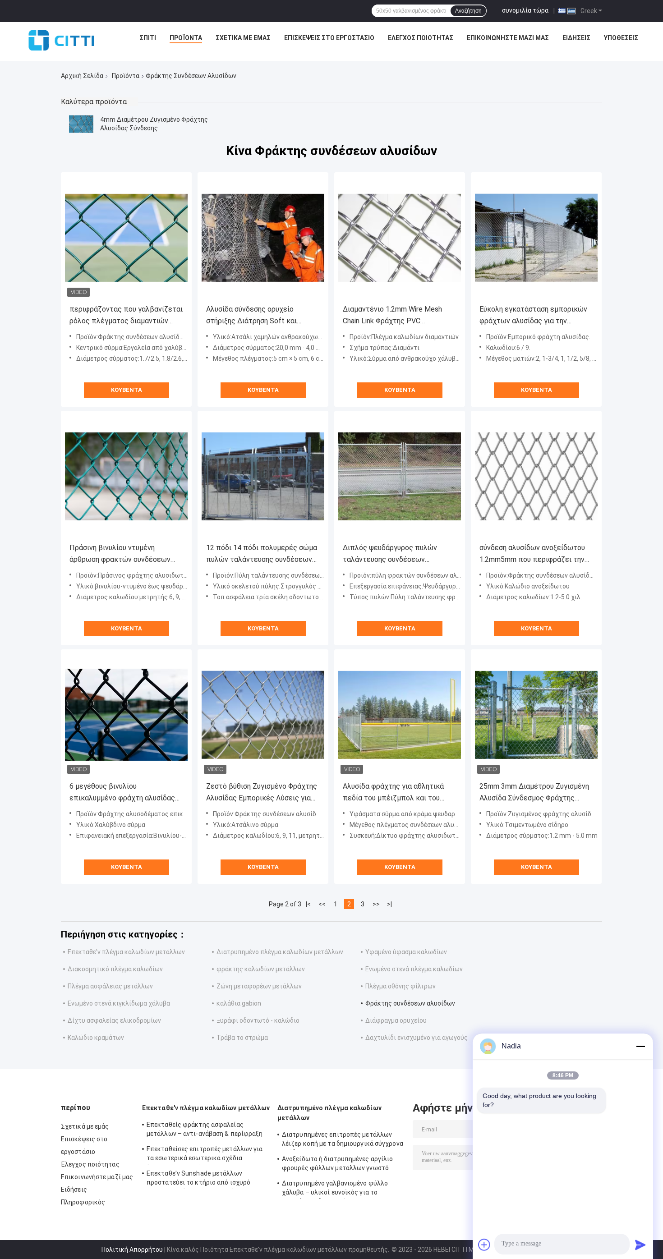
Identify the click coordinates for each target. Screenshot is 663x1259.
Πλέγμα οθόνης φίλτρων (400, 986)
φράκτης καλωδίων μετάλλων (260, 969)
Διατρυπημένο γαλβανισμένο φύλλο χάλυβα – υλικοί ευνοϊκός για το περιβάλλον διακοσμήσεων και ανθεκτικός (335, 1189)
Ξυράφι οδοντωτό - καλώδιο (257, 1020)
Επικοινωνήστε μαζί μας (508, 37)
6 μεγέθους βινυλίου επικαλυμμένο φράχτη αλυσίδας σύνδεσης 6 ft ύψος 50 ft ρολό (122, 793)
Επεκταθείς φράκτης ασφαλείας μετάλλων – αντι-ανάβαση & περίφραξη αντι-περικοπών (205, 1130)
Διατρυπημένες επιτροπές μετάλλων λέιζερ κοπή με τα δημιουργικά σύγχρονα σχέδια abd (342, 1140)
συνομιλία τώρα (525, 10)
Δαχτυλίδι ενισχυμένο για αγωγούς (416, 1037)
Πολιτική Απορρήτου (132, 1249)
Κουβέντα (126, 389)
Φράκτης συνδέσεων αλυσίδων (410, 1003)
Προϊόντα (186, 37)
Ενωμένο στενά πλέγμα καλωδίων (414, 969)
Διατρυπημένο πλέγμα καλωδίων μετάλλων (279, 952)
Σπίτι (147, 37)
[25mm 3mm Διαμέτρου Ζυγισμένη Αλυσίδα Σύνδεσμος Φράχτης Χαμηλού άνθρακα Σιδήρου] (536, 714)
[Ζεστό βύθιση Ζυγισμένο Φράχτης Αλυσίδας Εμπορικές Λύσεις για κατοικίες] (263, 714)
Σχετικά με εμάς (243, 37)
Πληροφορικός (83, 1202)
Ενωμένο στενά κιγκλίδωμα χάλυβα (119, 1003)
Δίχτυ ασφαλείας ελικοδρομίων (114, 1020)
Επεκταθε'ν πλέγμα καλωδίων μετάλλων (126, 952)
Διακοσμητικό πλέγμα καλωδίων (115, 969)
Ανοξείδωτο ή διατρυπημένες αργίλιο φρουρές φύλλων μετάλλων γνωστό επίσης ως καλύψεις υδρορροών (337, 1164)
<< (322, 904)
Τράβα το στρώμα (242, 1037)
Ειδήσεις (576, 37)
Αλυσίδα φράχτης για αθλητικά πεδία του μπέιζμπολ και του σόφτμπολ (393, 793)
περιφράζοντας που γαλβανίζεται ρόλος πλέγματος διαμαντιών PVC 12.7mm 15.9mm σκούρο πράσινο (126, 316)
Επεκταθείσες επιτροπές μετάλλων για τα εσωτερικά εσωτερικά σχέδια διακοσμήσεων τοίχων (205, 1154)
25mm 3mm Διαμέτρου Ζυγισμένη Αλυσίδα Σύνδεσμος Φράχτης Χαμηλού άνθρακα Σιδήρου (534, 793)
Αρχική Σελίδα (82, 75)
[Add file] (484, 1244)
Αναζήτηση (468, 11)
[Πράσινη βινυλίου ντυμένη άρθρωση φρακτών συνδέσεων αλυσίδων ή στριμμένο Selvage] (126, 476)
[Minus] (640, 1046)
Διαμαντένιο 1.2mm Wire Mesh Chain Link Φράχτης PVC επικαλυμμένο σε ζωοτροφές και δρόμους (398, 316)
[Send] (640, 1244)
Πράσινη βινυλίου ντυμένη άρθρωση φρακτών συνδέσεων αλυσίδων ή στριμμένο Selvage (119, 554)
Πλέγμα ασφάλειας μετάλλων (110, 986)
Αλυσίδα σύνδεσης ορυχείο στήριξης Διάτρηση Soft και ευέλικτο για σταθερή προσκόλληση (251, 316)
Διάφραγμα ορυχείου (396, 1020)
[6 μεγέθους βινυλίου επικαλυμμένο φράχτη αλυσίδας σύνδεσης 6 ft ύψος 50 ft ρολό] (126, 714)
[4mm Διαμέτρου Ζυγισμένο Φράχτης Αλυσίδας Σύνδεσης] (81, 124)
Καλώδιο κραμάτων (96, 1037)
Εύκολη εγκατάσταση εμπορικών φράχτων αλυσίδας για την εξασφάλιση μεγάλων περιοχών (533, 316)
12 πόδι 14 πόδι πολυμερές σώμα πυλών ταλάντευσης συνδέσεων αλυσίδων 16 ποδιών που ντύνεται (263, 554)
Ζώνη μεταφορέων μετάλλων (259, 986)
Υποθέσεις (621, 37)
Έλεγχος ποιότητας (420, 37)
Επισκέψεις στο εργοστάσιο (329, 37)
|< (308, 904)
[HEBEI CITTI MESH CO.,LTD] (61, 40)
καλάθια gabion (238, 1003)
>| (389, 904)
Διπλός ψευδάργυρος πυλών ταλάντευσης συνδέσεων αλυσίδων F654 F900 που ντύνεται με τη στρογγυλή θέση (399, 554)
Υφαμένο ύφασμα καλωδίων (406, 952)
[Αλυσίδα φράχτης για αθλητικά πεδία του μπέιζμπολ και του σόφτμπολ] (399, 714)
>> (376, 904)
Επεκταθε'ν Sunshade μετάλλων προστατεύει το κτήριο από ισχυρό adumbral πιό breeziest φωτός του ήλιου (198, 1179)
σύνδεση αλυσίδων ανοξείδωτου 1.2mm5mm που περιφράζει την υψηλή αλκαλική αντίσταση (532, 554)
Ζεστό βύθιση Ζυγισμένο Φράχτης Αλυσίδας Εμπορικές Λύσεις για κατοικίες (261, 793)
